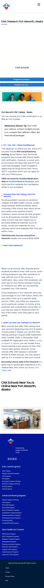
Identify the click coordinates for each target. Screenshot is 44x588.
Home (7, 568)
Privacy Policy (9, 576)
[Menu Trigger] (39, 4)
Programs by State (21, 79)
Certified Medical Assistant (21, 181)
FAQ (6, 580)
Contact (7, 572)
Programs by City (21, 85)
